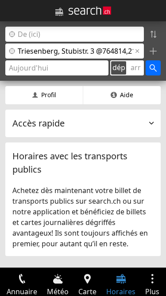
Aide (126, 95)
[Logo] (90, 10)
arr (136, 67)
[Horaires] (59, 12)
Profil (48, 95)
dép (118, 67)
